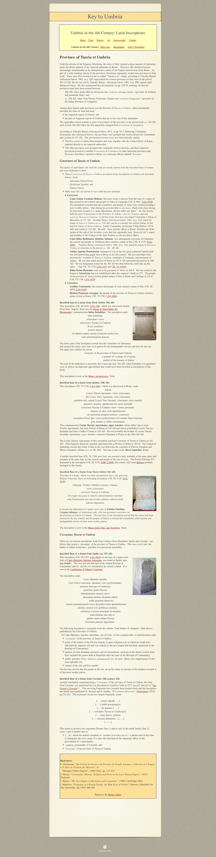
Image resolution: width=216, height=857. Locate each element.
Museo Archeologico (98, 376)
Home (83, 40)
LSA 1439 (89, 279)
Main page (105, 47)
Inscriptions (119, 47)
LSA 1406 (111, 296)
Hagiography (119, 40)
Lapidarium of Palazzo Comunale (87, 569)
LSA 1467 (95, 386)
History (100, 40)
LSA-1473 (102, 266)
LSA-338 (94, 306)
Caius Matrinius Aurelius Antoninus (84, 560)
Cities (90, 40)
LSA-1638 (95, 557)
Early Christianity (136, 47)
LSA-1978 (147, 201)
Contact (132, 40)
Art (108, 40)
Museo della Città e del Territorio (104, 527)
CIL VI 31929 (119, 266)
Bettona (140, 462)
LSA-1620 (81, 289)
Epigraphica (142, 691)
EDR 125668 (107, 462)
